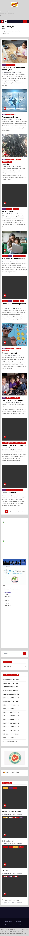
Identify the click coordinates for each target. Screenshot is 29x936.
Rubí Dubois (15, 261)
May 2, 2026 (7, 448)
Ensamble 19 (19, 921)
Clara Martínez (17, 72)
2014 (4, 723)
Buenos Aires (7, 592)
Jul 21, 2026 (7, 214)
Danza (15, 788)
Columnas (9, 209)
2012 (4, 730)
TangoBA (6, 847)
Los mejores (6, 870)
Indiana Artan (16, 355)
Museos (16, 817)
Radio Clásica (8, 921)
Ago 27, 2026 (7, 902)
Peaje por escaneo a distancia (14, 445)
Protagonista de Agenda (10, 900)
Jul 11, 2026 (7, 261)
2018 (4, 709)
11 (18, 511)
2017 (4, 712)
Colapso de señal (9, 493)
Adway (21, 924)
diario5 (14, 448)
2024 (4, 687)
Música (21, 847)
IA (14, 65)
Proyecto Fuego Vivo (10, 924)
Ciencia (21, 301)
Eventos (11, 817)
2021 (4, 698)
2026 (4, 680)
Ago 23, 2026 (7, 72)
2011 (4, 734)
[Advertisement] (14, 626)
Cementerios (22, 442)
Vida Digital (16, 209)
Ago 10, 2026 (7, 119)
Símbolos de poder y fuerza (11, 811)
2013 (4, 727)
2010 (4, 738)
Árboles (5, 876)
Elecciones (5, 442)
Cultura (5, 788)
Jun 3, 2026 (7, 355)
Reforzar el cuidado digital (12, 400)
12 (18, 683)
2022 (4, 694)
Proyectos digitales (10, 117)
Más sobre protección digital (13, 259)
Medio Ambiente (17, 159)
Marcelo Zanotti (16, 214)
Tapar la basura (8, 211)
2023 (4, 690)
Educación (5, 256)
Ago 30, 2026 (7, 814)
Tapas (4, 65)
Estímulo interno (7, 841)
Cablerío (5, 164)
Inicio (3, 28)
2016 (4, 716)
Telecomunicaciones (7, 161)
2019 (4, 705)
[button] (21, 21)
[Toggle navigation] (5, 21)
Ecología (15, 876)
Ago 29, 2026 (7, 843)
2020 (4, 701)
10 (16, 683)
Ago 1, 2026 (7, 166)
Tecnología (9, 65)
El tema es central (9, 353)
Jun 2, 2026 (7, 402)
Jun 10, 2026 (7, 308)
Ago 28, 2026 (7, 873)
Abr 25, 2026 (7, 495)
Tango (11, 847)
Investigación (17, 348)
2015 (4, 719)
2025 (4, 683)
